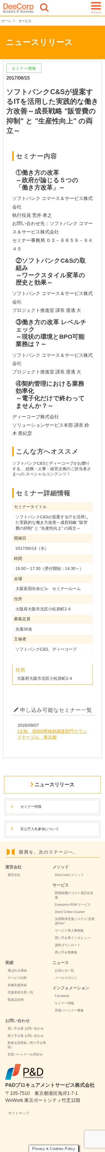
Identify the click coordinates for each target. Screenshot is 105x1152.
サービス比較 (17, 977)
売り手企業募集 (66, 952)
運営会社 (14, 875)
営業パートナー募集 (69, 1010)
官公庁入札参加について (39, 829)
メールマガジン (66, 977)
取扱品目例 (16, 999)
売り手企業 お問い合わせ (26, 1035)
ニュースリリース (54, 784)
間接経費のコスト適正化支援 (74, 895)
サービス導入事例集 (69, 930)
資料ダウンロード (67, 945)
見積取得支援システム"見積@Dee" (74, 921)
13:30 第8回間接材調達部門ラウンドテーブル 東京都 (52, 734)
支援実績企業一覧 (20, 992)
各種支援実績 (17, 985)
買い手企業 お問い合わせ (26, 1028)
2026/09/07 (52, 731)
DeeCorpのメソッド (69, 875)
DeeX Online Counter (70, 912)
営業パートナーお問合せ (25, 1054)
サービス (60, 885)
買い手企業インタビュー (72, 937)
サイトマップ (18, 1113)
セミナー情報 (30, 807)
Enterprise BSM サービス (73, 904)
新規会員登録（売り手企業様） (27, 1045)
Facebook (62, 996)
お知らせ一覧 (64, 970)
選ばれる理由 (17, 970)
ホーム (6, 20)
